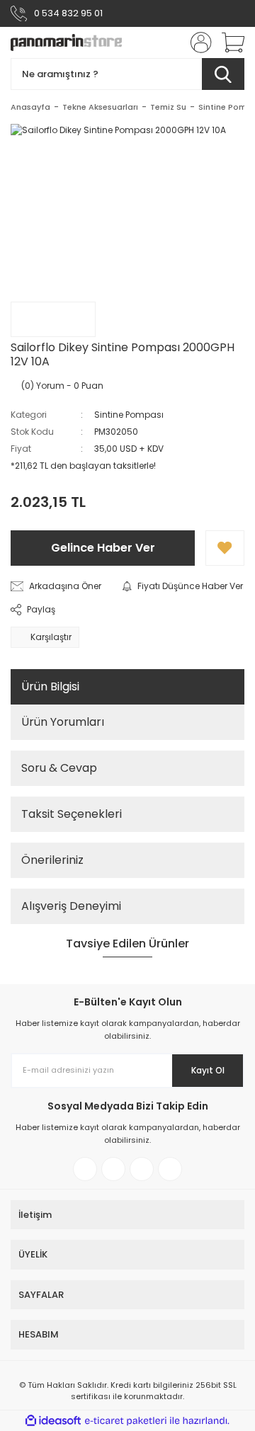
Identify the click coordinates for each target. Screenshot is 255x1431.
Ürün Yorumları (62, 722)
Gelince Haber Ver (103, 548)
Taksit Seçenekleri (71, 814)
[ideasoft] (53, 1420)
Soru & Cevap (59, 768)
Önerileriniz (52, 860)
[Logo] (67, 42)
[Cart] (228, 42)
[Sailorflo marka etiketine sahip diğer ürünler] (53, 319)
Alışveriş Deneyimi (71, 906)
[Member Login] (197, 42)
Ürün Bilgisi (50, 686)
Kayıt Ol (208, 1070)
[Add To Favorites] (224, 548)
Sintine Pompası (129, 415)
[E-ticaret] (125, 1421)
